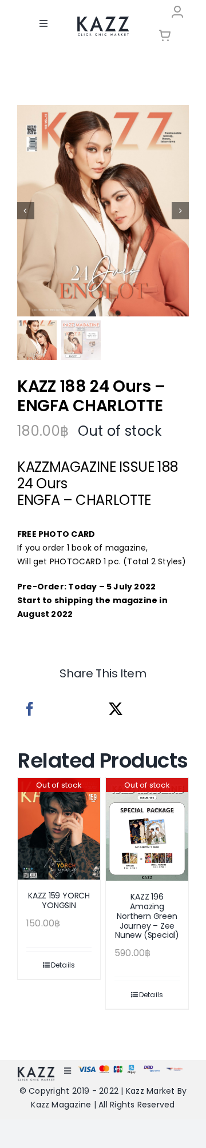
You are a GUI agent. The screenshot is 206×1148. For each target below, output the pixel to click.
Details (63, 965)
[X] (115, 709)
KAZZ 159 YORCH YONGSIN (59, 900)
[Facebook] (29, 709)
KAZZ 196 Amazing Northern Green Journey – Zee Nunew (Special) (147, 916)
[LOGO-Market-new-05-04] (103, 20)
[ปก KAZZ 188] (103, 211)
